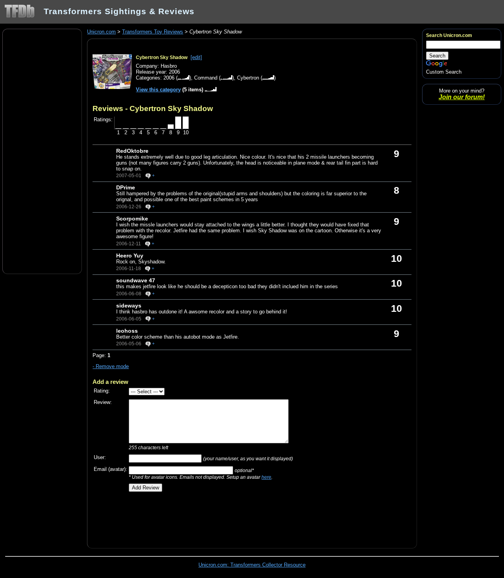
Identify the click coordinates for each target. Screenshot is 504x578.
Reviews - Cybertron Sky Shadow (153, 108)
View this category (158, 90)
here (266, 477)
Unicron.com (101, 32)
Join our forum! (462, 97)
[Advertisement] (42, 151)
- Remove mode (111, 366)
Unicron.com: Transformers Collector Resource (252, 565)
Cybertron (248, 78)
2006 (168, 78)
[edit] (196, 57)
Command (205, 78)
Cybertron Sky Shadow (161, 57)
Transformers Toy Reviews (152, 32)
